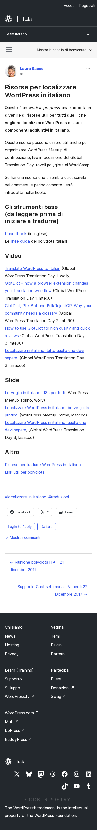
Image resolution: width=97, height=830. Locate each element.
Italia (21, 761)
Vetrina (57, 627)
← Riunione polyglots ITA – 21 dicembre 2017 (37, 566)
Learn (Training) (19, 670)
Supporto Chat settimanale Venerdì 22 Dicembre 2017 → (52, 590)
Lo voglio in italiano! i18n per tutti (35, 392)
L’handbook (16, 233)
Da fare (47, 526)
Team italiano (16, 34)
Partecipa (60, 670)
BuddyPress (18, 739)
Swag (58, 696)
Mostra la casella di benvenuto (61, 50)
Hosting (12, 644)
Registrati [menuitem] (87, 5)
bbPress (15, 730)
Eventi (56, 678)
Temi (55, 636)
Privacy (12, 653)
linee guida (20, 241)
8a (22, 74)
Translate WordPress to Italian (32, 268)
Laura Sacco (32, 68)
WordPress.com (22, 712)
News (10, 636)
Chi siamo (14, 627)
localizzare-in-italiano (25, 496)
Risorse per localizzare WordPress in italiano (40, 91)
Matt (12, 721)
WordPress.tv (20, 696)
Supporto (13, 678)
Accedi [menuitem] (69, 5)
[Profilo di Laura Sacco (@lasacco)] (11, 72)
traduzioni (58, 496)
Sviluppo (12, 687)
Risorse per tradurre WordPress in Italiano (43, 464)
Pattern (58, 653)
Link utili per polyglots (24, 472)
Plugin (56, 644)
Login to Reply (20, 526)
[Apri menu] (89, 18)
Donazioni (62, 687)
